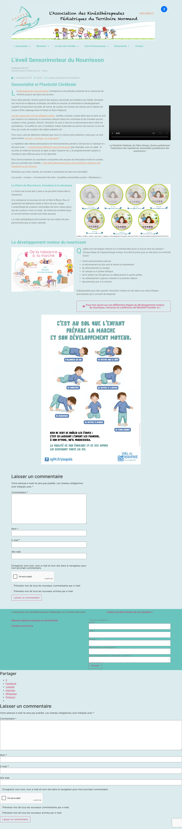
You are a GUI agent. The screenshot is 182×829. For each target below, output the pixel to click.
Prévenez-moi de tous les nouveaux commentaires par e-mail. (47, 585)
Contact (139, 46)
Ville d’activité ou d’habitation (102, 647)
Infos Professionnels (95, 46)
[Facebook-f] (164, 9)
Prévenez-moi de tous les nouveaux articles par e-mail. (43, 591)
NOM (92, 631)
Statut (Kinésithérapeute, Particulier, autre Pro (110, 656)
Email (92, 622)
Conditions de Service (22, 626)
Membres (41, 46)
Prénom (93, 639)
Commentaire (19, 492)
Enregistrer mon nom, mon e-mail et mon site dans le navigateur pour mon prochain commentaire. (48, 567)
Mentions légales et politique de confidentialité (34, 620)
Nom (14, 529)
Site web (16, 552)
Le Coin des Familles (65, 46)
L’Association (21, 46)
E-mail (15, 540)
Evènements (120, 46)
